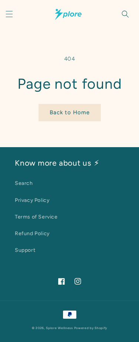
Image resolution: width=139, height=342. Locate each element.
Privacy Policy (32, 200)
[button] (9, 14)
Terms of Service (36, 217)
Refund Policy (32, 233)
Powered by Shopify (90, 328)
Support (25, 250)
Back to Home (70, 112)
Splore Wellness (59, 328)
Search (24, 183)
